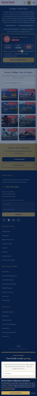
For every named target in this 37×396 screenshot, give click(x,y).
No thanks (33, 393)
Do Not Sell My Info (6, 389)
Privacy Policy (9, 387)
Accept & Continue (15, 393)
